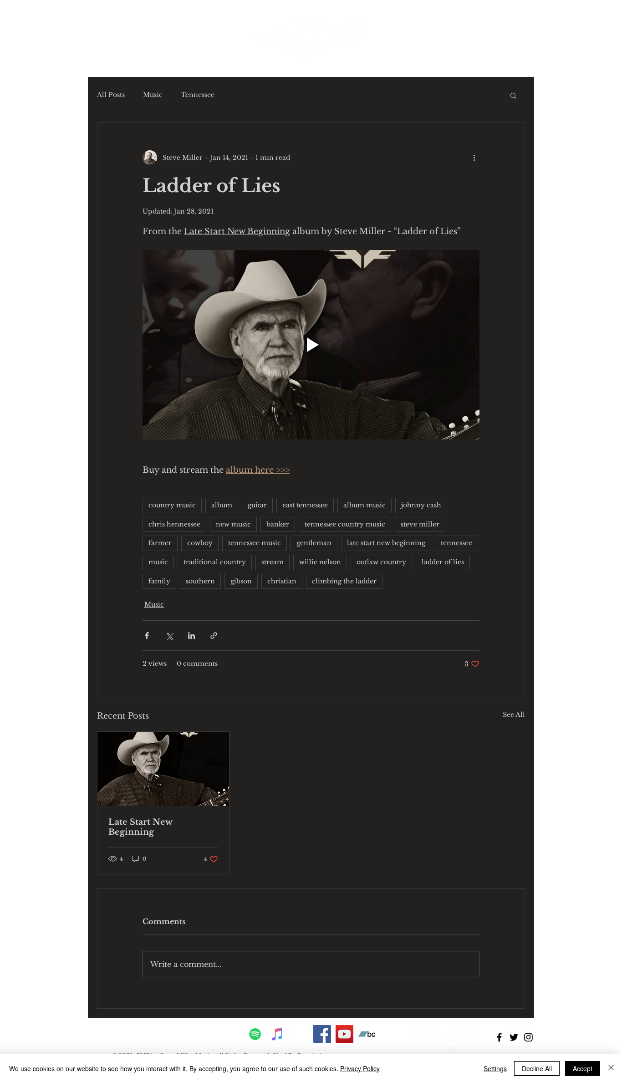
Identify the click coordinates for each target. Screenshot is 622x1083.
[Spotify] (255, 1034)
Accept (582, 1068)
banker (277, 524)
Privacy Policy (360, 1068)
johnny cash (421, 505)
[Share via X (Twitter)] (169, 635)
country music (172, 505)
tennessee (456, 543)
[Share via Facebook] (147, 635)
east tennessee (305, 505)
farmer (160, 543)
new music (233, 524)
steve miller (420, 524)
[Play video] (311, 344)
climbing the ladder (344, 581)
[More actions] (474, 157)
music (158, 562)
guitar (257, 505)
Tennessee (197, 95)
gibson (241, 581)
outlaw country (381, 562)
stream (272, 562)
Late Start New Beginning (140, 827)
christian (281, 581)
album (221, 505)
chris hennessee (174, 524)
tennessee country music (345, 524)
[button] (513, 95)
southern (200, 581)
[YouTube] (344, 1034)
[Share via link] (213, 635)
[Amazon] (300, 1034)
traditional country (215, 562)
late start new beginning (386, 543)
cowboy (200, 543)
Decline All (537, 1068)
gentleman (313, 543)
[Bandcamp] (367, 1034)
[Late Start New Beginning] (163, 769)
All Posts (111, 95)
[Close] (611, 1068)
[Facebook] (322, 1034)
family (159, 581)
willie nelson (320, 562)
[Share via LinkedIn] (191, 635)
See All (514, 714)
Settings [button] (495, 1068)
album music (364, 505)
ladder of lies (443, 562)
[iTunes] (277, 1034)
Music (153, 95)
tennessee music (254, 543)
